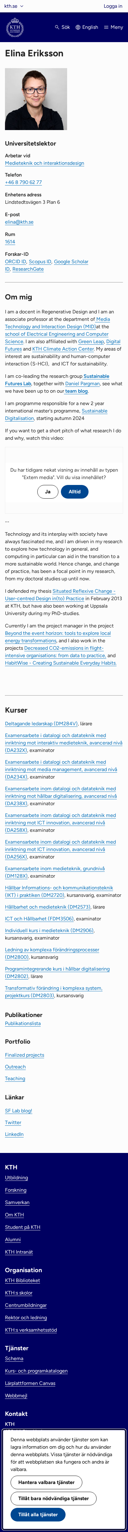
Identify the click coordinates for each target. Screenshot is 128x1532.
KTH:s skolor (18, 1293)
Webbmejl (16, 1396)
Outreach (15, 1067)
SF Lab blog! (18, 1111)
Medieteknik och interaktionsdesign (44, 163)
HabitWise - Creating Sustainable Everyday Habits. (61, 663)
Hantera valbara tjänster (46, 1482)
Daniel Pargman (82, 383)
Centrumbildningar (26, 1305)
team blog (76, 391)
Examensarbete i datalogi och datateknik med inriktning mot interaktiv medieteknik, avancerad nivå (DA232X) (63, 742)
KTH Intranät (19, 1252)
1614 (10, 242)
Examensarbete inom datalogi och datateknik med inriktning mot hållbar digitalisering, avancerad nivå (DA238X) (61, 796)
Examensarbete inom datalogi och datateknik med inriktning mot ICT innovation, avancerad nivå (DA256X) (60, 849)
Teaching (15, 1078)
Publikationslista (23, 1023)
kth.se (10, 6)
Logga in (113, 6)
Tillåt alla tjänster (38, 1514)
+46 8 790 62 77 (23, 182)
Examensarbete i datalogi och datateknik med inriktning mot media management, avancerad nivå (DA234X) (61, 769)
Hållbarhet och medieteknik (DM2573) (47, 907)
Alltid (75, 492)
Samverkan (17, 1202)
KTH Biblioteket (22, 1280)
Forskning (15, 1190)
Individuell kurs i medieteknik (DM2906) (49, 930)
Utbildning (16, 1178)
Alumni (13, 1239)
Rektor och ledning (26, 1317)
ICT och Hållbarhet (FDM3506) (39, 919)
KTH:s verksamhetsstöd (31, 1330)
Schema (14, 1358)
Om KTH (14, 1215)
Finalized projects (24, 1055)
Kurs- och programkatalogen (36, 1371)
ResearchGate (28, 269)
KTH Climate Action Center (63, 349)
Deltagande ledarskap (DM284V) (41, 724)
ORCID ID (15, 261)
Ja (48, 492)
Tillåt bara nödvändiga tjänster (53, 1498)
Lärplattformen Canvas (30, 1383)
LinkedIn (14, 1134)
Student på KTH (22, 1227)
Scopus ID (40, 261)
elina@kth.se (19, 222)
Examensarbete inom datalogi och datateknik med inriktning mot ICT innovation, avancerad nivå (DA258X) (60, 822)
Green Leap (91, 341)
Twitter (13, 1122)
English (90, 27)
